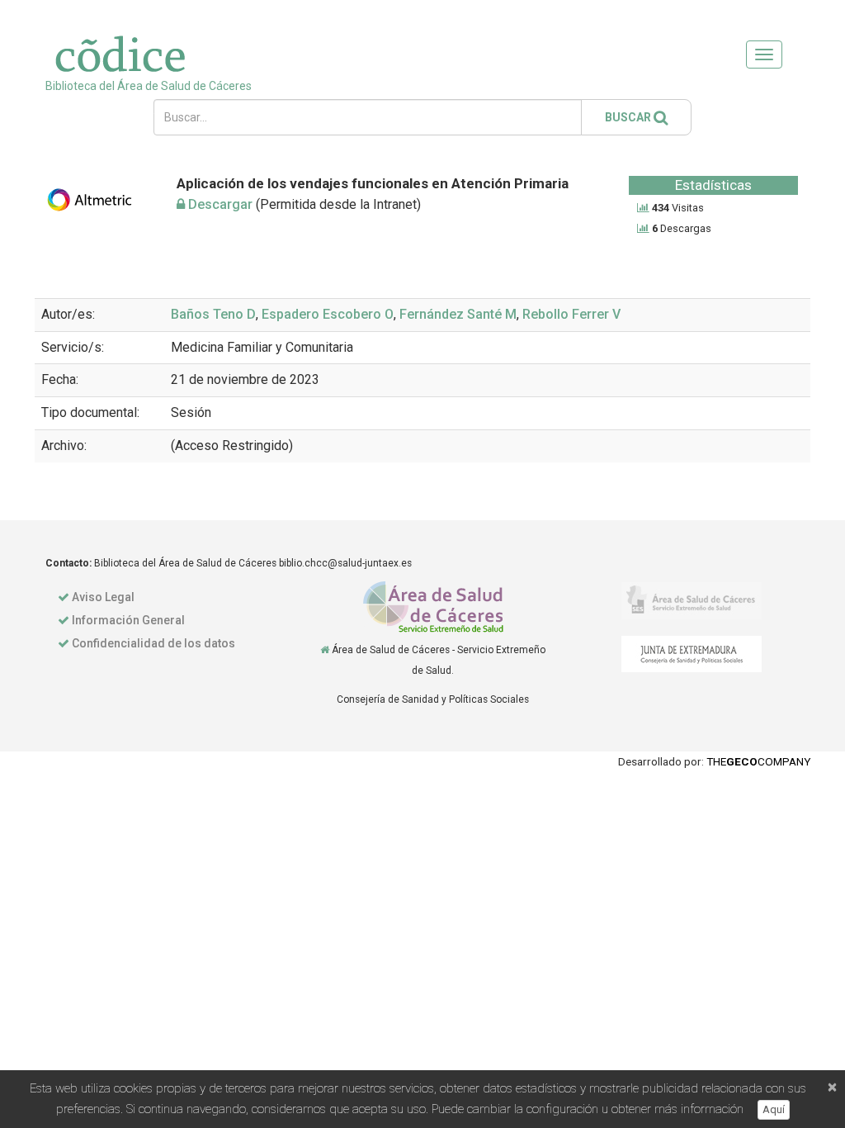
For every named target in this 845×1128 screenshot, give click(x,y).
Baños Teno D (213, 314)
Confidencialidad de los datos (153, 643)
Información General (128, 620)
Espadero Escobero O (328, 314)
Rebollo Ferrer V (571, 314)
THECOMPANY (758, 761)
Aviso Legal (103, 597)
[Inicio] (324, 650)
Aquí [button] (773, 1109)
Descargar (219, 204)
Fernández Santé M (458, 314)
